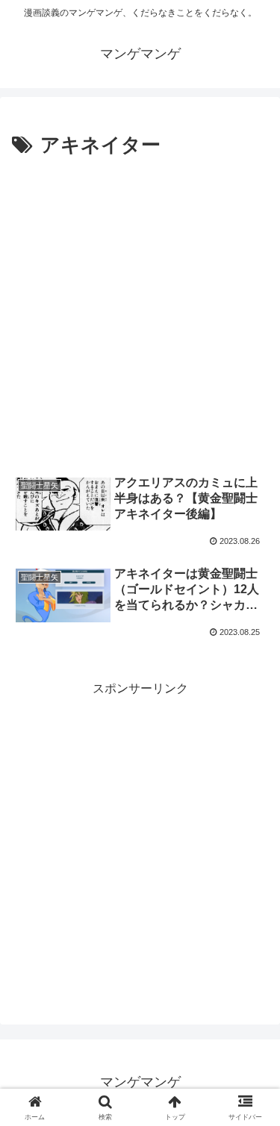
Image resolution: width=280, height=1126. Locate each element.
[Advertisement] (140, 310)
